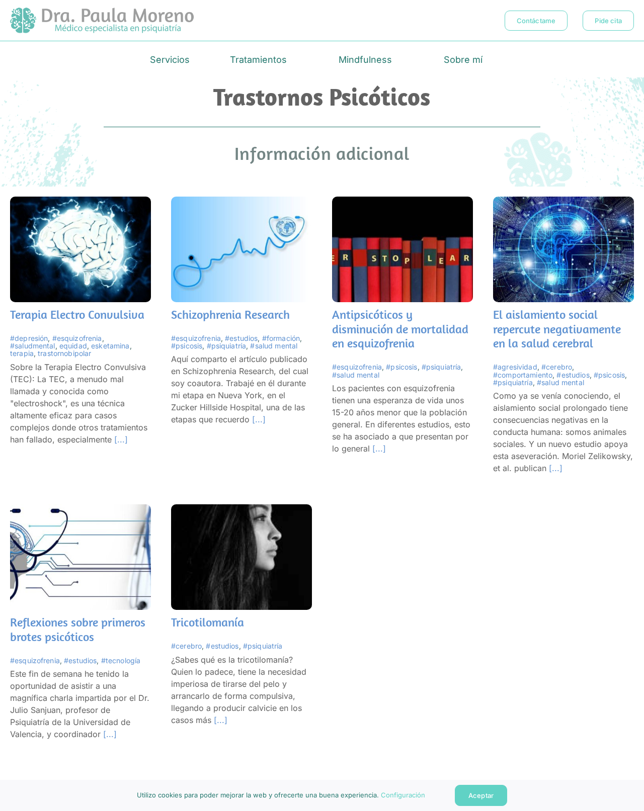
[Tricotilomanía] (241, 510)
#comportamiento (522, 375)
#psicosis (186, 345)
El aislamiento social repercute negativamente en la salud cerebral (557, 329)
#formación (281, 338)
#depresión (29, 338)
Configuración (404, 795)
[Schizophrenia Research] (241, 203)
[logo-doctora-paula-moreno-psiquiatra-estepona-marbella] (102, 12)
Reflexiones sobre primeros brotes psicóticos (77, 629)
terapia (22, 353)
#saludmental (32, 345)
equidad (73, 345)
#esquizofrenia (77, 338)
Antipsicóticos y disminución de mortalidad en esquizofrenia (400, 329)
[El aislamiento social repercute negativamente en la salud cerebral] (563, 203)
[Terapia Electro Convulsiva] (80, 203)
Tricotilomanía (207, 621)
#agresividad (515, 367)
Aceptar (480, 795)
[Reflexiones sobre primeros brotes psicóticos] (80, 510)
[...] (120, 439)
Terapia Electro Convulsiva (77, 314)
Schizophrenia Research (230, 314)
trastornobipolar (64, 353)
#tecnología (121, 660)
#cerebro (556, 367)
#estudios (241, 338)
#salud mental (273, 345)
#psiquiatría (227, 345)
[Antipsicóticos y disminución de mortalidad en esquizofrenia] (402, 203)
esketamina (110, 345)
